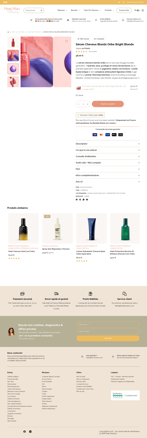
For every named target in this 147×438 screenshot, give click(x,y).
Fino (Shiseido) (47, 381)
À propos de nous (82, 384)
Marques (61, 10)
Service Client (81, 381)
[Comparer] (119, 2)
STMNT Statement (48, 396)
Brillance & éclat (12, 246)
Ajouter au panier (108, 104)
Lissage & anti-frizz (13, 248)
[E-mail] (87, 199)
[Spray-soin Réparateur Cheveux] (56, 228)
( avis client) (93, 51)
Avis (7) (79, 181)
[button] (12, 241)
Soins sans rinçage (96, 193)
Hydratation (23, 246)
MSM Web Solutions (109, 433)
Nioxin (44, 386)
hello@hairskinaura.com (135, 21)
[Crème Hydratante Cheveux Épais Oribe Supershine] (90, 228)
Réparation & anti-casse (29, 248)
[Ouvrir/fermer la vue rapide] (33, 241)
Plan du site (80, 391)
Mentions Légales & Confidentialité (122, 381)
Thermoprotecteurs (115, 193)
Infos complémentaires (87, 175)
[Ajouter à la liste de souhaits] (19, 241)
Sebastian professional (49, 406)
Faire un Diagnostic (82, 379)
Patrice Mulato (47, 389)
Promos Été (124, 10)
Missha (44, 404)
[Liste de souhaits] (123, 2)
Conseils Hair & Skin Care (84, 389)
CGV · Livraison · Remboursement (122, 376)
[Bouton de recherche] (41, 10)
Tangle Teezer (46, 399)
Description (81, 144)
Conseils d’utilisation (86, 156)
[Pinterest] (80, 199)
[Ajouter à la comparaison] (26, 241)
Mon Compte (80, 376)
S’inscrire (108, 338)
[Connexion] (138, 10)
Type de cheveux (91, 10)
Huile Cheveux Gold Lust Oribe (20, 251)
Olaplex (44, 391)
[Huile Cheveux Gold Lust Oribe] (22, 228)
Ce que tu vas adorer (86, 150)
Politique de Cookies (117, 379)
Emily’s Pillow (46, 379)
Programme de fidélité (84, 386)
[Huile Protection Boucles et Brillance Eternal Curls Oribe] (124, 228)
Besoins (74, 10)
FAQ (78, 169)
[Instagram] (6, 2)
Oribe (86, 196)
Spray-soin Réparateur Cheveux (55, 249)
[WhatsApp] (83, 199)
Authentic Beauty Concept (51, 376)
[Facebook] (4, 2)
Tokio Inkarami (47, 401)
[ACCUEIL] (8, 32)
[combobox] (31, 10)
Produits (108, 10)
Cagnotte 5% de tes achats (108, 21)
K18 (43, 384)
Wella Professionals (48, 408)
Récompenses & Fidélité (135, 2)
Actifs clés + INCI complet (88, 162)
